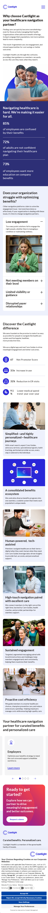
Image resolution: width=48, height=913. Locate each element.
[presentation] (13, 778)
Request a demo (17, 819)
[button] (20, 778)
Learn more (14, 768)
